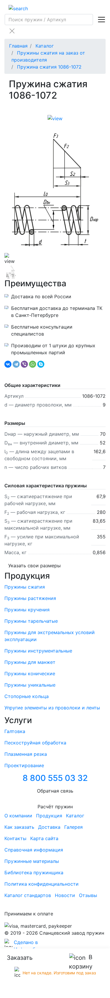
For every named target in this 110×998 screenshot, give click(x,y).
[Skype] (40, 364)
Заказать (20, 957)
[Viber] (24, 364)
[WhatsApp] (32, 364)
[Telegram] (16, 364)
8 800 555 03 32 (55, 778)
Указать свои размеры (34, 565)
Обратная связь (55, 791)
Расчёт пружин (55, 806)
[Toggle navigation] (101, 19)
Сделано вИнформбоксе (30, 945)
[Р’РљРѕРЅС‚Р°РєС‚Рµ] (7, 364)
